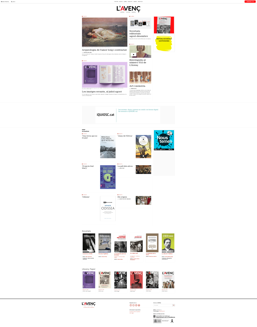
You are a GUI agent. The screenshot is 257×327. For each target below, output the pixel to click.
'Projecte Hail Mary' (87, 167)
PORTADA (116, 1)
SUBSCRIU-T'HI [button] (250, 1)
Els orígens (122, 197)
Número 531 (101, 289)
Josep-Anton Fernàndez (134, 259)
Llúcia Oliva (120, 259)
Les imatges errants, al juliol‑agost (102, 91)
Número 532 (85, 289)
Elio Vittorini (89, 256)
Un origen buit (134, 253)
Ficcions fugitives (103, 253)
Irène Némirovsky (169, 256)
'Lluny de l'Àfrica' (125, 136)
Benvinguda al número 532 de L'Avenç (137, 63)
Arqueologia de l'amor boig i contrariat (104, 50)
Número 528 (149, 289)
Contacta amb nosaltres (88, 307)
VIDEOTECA (140, 1)
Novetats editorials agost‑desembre (138, 34)
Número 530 (117, 289)
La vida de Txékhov (167, 253)
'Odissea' (86, 197)
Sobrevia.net (162, 311)
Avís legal (132, 313)
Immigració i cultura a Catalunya (135, 257)
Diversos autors (153, 256)
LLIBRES (125, 1)
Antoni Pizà (104, 256)
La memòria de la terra (151, 254)
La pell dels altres (125, 166)
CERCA (13, 1)
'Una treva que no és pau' (89, 137)
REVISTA (121, 1)
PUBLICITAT (130, 1)
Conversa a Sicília (87, 253)
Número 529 (133, 289)
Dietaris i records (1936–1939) (119, 257)
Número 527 (165, 289)
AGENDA (135, 1)
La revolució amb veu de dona (120, 254)
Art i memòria (137, 86)
